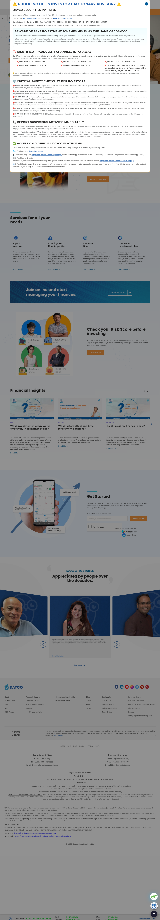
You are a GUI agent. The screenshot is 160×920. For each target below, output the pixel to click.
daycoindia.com (36, 151)
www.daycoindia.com (62, 18)
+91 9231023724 (30, 18)
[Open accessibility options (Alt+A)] (154, 914)
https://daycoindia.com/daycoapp (47, 155)
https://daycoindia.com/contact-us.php (117, 161)
